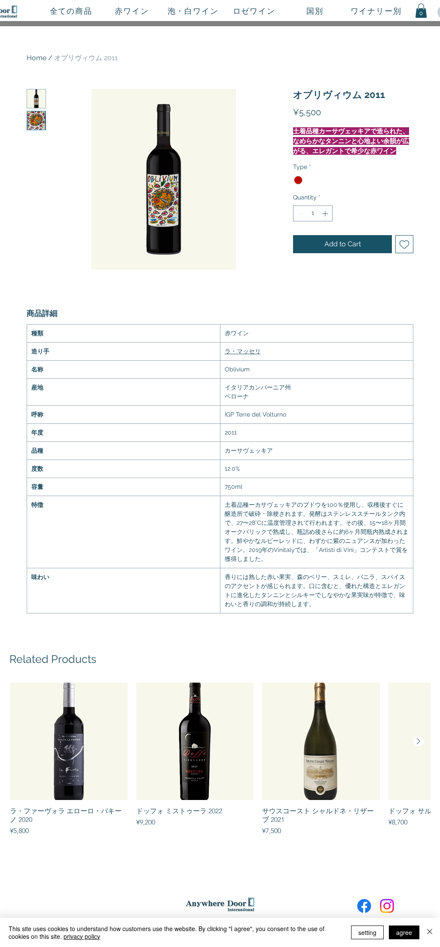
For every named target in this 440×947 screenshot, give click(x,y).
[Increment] (326, 213)
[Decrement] (299, 213)
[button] (421, 10)
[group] (220, 759)
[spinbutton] (313, 213)
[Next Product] (418, 741)
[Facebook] (364, 906)
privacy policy (82, 936)
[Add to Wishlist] (404, 244)
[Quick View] (69, 741)
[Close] (430, 932)
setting (367, 932)
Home (36, 58)
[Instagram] (387, 906)
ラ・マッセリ (243, 351)
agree (404, 932)
